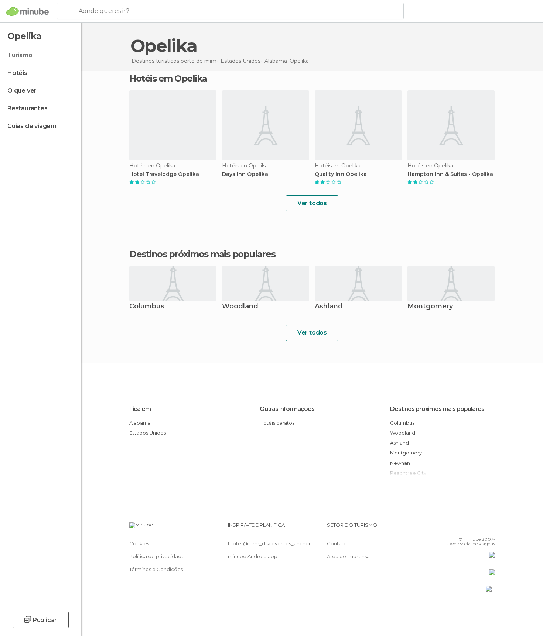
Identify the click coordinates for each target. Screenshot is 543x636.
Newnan (400, 463)
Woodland (240, 306)
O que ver (22, 90)
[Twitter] (465, 527)
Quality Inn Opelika (341, 174)
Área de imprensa (348, 556)
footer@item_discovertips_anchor (269, 543)
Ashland (329, 306)
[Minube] (27, 11)
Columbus (146, 306)
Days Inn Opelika (245, 174)
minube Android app (252, 556)
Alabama (140, 423)
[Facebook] (452, 527)
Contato (337, 543)
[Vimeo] (477, 527)
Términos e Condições (156, 569)
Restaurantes (27, 108)
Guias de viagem (32, 125)
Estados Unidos (147, 433)
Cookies (139, 543)
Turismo (20, 55)
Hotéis (17, 72)
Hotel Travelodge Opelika (164, 174)
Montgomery (430, 306)
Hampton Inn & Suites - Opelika (450, 174)
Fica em (140, 408)
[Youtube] (489, 527)
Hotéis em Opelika (168, 78)
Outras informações (287, 408)
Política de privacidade (157, 556)
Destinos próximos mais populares (202, 254)
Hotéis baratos (277, 423)
